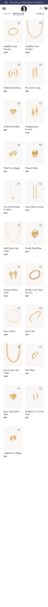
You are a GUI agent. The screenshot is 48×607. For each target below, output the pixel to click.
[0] (45, 8)
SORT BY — (8, 14)
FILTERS (39, 14)
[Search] (40, 8)
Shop (4, 9)
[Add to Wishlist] (19, 23)
